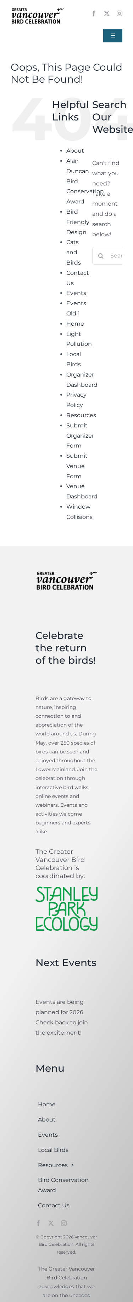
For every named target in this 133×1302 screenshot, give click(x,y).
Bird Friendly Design (77, 222)
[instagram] (119, 13)
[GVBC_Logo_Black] (37, 8)
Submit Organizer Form (80, 435)
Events (76, 293)
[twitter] (107, 13)
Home (75, 323)
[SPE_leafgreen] (66, 889)
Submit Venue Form (77, 466)
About (75, 150)
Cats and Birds (73, 252)
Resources (81, 415)
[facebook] (94, 13)
